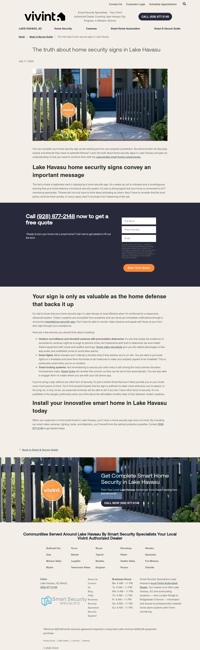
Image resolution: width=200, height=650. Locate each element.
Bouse (99, 548)
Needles (100, 560)
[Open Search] (184, 3)
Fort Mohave (152, 560)
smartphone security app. (60, 321)
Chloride (149, 567)
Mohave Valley (54, 560)
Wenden (149, 548)
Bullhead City (53, 548)
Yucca (74, 548)
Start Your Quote (139, 268)
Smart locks (68, 371)
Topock (100, 554)
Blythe (49, 567)
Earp (48, 554)
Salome (75, 554)
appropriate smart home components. (118, 157)
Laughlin (75, 560)
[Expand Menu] (73, 28)
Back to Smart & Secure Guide (40, 450)
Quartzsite (150, 554)
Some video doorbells (109, 347)
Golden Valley (127, 560)
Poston (124, 567)
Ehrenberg (126, 548)
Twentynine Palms (80, 567)
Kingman (100, 567)
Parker (123, 554)
